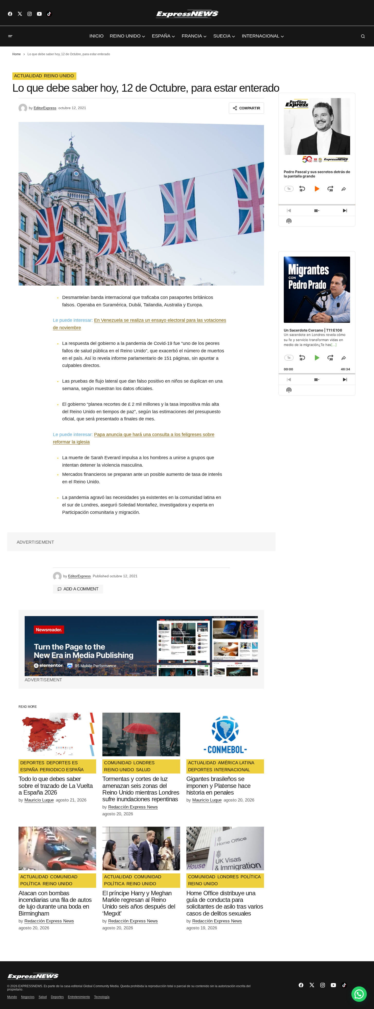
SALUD (143, 770)
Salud (43, 997)
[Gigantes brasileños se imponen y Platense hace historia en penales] (225, 734)
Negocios (27, 997)
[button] (10, 36)
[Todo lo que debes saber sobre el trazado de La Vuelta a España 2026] (57, 734)
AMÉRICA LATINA (236, 763)
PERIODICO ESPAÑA (62, 770)
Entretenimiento (79, 997)
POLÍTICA (30, 884)
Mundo (12, 997)
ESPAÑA (29, 770)
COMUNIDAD (117, 763)
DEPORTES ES (62, 763)
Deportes (57, 997)
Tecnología (102, 997)
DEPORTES (32, 763)
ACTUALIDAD (28, 76)
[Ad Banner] (141, 646)
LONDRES (143, 763)
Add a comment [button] (80, 589)
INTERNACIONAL (232, 770)
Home (16, 54)
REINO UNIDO (59, 76)
